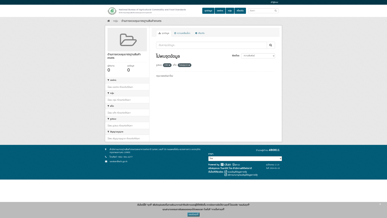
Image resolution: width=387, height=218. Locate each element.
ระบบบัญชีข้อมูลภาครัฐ (237, 171)
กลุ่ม (230, 10)
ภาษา (210, 153)
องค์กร (220, 10)
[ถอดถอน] (169, 65)
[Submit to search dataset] (275, 10)
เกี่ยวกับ (240, 10)
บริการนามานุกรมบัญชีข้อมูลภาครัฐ (242, 175)
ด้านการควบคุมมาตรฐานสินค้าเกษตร (141, 21)
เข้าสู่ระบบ (274, 2)
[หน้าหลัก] (108, 21)
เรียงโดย (235, 55)
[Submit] (271, 45)
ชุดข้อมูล (208, 10)
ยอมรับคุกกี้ (193, 214)
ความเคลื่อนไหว (183, 33)
